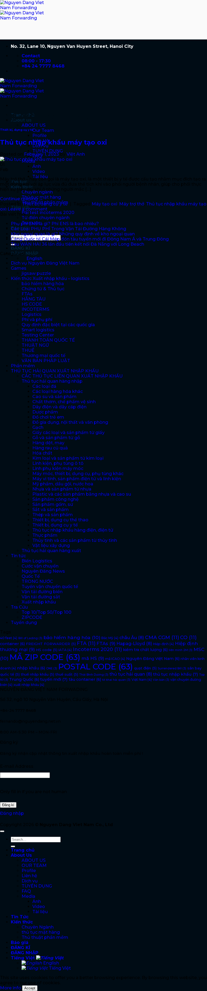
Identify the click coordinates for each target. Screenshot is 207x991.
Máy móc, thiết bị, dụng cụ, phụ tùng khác (77, 473)
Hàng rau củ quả (50, 448)
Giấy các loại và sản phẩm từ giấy (68, 432)
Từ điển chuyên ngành (46, 217)
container (12, 643)
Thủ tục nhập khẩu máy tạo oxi (53, 142)
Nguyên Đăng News (43, 571)
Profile (39, 135)
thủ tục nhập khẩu (175, 674)
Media (28, 896)
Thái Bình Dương (93, 674)
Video (38, 171)
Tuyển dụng (24, 622)
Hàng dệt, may (48, 442)
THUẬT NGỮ (35, 345)
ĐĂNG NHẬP (24, 253)
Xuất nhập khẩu (39, 602)
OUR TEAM (34, 865)
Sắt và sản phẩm (50, 509)
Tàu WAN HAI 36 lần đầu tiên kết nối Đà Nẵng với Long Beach (77, 244)
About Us (21, 855)
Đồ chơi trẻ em (48, 417)
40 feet (8, 638)
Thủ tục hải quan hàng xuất (51, 550)
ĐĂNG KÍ (20, 248)
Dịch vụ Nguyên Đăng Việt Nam (45, 263)
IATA (65, 650)
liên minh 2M (180, 650)
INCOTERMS (35, 309)
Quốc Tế (31, 576)
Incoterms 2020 (97, 649)
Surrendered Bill (172, 668)
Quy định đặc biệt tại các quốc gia (58, 324)
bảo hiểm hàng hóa (43, 283)
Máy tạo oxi (104, 203)
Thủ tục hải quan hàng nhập (52, 381)
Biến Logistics (37, 560)
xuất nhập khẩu (28, 685)
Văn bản (161, 680)
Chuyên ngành (37, 192)
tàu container (85, 679)
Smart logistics (38, 329)
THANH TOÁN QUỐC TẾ (48, 340)
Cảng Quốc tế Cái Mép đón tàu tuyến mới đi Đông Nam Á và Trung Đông (90, 239)
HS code (46, 650)
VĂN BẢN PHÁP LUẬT (46, 360)
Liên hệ (29, 875)
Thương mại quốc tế (43, 355)
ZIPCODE (32, 617)
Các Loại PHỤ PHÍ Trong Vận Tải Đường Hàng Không (68, 228)
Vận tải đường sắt (41, 596)
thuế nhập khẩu (37, 674)
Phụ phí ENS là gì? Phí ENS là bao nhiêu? (55, 223)
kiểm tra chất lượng (145, 649)
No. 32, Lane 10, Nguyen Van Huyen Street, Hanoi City (72, 46)
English (50, 963)
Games (18, 268)
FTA (86, 643)
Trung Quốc (24, 679)
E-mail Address (16, 766)
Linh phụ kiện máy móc (57, 468)
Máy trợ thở (131, 203)
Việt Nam (142, 680)
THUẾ (28, 350)
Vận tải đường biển (42, 591)
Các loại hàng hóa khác (57, 391)
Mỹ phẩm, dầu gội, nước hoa (62, 483)
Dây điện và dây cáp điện (59, 406)
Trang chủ (22, 850)
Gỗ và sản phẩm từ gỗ (56, 437)
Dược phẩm (45, 412)
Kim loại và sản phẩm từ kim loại (68, 458)
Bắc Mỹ (109, 638)
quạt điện (145, 668)
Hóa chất (42, 453)
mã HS (92, 658)
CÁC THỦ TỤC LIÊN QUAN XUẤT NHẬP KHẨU (72, 376)
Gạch (37, 427)
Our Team (43, 130)
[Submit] (13, 846)
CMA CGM (162, 637)
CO (188, 637)
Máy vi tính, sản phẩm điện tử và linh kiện (76, 478)
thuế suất (66, 674)
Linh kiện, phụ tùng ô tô (58, 463)
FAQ (26, 891)
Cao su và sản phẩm (54, 396)
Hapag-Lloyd (134, 643)
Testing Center (38, 335)
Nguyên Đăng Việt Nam (153, 658)
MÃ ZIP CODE (44, 657)
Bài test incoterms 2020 (48, 212)
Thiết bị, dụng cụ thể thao (60, 519)
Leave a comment (27, 209)
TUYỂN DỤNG (47, 151)
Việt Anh (76, 154)
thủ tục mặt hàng (41, 932)
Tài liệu (40, 911)
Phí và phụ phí (37, 319)
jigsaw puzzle (36, 273)
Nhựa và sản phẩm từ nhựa (61, 489)
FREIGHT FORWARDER (51, 644)
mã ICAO (115, 659)
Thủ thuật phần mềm (45, 937)
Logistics (32, 314)
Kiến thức (22, 922)
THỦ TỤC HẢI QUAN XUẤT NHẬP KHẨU (55, 370)
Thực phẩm (44, 535)
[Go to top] (2, 831)
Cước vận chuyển (40, 566)
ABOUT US (34, 125)
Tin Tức (20, 916)
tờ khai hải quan (116, 680)
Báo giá (19, 942)
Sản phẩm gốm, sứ (52, 504)
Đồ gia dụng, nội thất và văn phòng (70, 422)
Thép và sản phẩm (52, 514)
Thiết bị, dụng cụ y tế (16, 130)
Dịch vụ (30, 880)
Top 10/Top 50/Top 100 (46, 612)
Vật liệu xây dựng (51, 545)
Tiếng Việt (23, 957)
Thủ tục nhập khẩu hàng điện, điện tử (72, 530)
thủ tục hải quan (130, 674)
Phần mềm (23, 365)
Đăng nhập (12, 813)
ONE (51, 668)
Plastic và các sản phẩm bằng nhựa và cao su (81, 494)
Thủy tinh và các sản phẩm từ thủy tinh (74, 540)
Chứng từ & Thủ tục (43, 288)
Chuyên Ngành (38, 927)
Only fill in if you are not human (33, 791)
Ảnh (36, 166)
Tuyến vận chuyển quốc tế (50, 586)
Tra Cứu (19, 607)
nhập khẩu (31, 668)
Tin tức (18, 555)
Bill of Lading (30, 638)
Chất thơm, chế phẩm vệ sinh (64, 401)
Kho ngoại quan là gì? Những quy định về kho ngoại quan (73, 233)
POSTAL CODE (95, 666)
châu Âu (131, 637)
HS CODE (32, 304)
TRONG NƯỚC (37, 581)
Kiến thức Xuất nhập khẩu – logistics (50, 278)
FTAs (27, 293)
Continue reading (21, 198)
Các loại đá (44, 386)
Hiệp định (163, 644)
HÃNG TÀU (34, 299)
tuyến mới (54, 679)
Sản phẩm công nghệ (55, 499)
